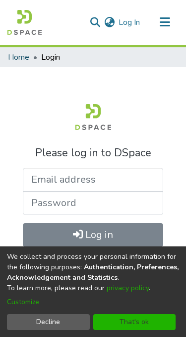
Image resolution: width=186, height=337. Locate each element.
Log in (98, 234)
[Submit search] (95, 22)
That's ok (134, 322)
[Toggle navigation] (165, 22)
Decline (48, 322)
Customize (23, 302)
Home (18, 57)
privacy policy (128, 288)
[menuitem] (109, 22)
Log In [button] (130, 22)
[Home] (24, 22)
